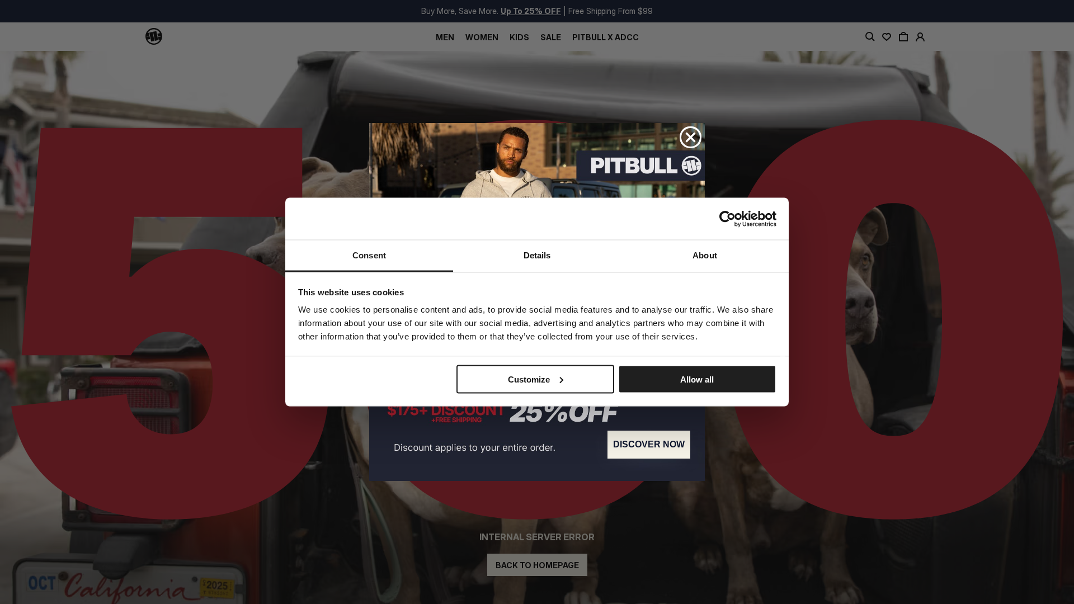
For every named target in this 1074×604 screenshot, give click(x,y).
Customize (529, 379)
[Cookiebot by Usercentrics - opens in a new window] (727, 218)
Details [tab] (537, 255)
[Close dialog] (690, 137)
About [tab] (705, 255)
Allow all (697, 379)
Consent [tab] (369, 255)
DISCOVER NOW (649, 444)
